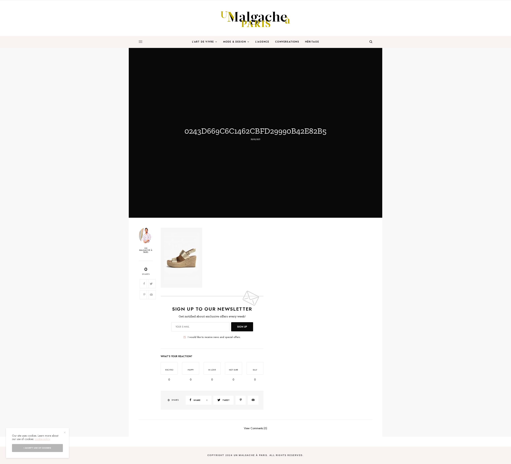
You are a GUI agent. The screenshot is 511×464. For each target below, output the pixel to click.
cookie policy (42, 439)
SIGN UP (242, 327)
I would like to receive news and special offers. (214, 337)
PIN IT (214, 257)
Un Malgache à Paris (145, 250)
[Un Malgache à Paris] (255, 18)
